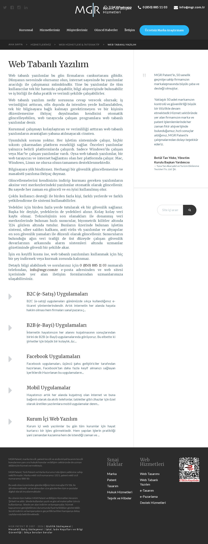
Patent (111, 480)
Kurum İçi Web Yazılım (52, 419)
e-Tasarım (147, 490)
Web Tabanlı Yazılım (149, 482)
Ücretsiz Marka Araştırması (164, 30)
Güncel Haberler (106, 30)
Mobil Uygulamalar (48, 388)
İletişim (130, 30)
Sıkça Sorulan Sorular (38, 532)
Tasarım (112, 486)
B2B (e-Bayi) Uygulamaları (57, 325)
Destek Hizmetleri (153, 502)
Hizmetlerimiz (50, 30)
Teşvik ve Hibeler (119, 498)
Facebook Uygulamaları (53, 356)
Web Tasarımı (149, 474)
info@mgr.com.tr (192, 7)
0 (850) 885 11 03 (155, 7)
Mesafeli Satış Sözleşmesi (26, 529)
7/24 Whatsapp (120, 7)
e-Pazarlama (149, 496)
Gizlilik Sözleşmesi (58, 526)
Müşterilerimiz (77, 30)
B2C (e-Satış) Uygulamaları (57, 294)
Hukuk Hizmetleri (119, 492)
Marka (112, 474)
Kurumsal (26, 30)
